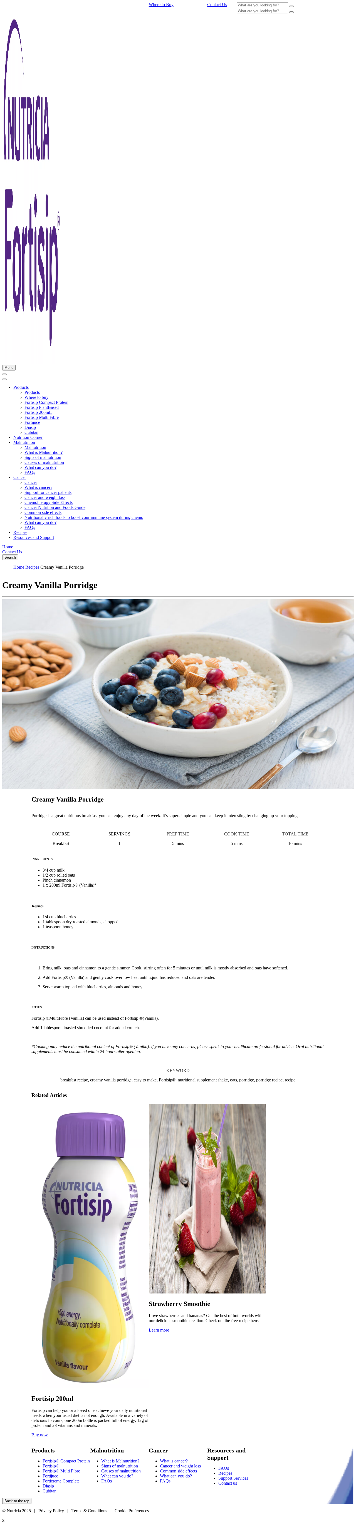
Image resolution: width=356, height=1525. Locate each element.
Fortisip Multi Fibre (41, 417)
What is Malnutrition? (43, 452)
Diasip (30, 427)
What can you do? (40, 467)
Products (21, 387)
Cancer (19, 477)
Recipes (20, 532)
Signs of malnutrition (42, 457)
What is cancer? (38, 487)
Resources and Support (33, 537)
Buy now (39, 1434)
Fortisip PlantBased (41, 407)
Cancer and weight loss (44, 497)
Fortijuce (32, 422)
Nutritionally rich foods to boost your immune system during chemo (83, 517)
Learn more (159, 1330)
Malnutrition (24, 442)
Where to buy (36, 397)
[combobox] (262, 5)
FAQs (29, 472)
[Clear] (291, 6)
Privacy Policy (51, 1510)
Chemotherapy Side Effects (48, 502)
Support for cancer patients (47, 492)
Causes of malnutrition (44, 462)
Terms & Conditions (89, 1510)
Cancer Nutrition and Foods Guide (54, 507)
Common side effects (42, 512)
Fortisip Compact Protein (46, 402)
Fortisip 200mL (38, 412)
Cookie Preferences (132, 1510)
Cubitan (31, 432)
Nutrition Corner (28, 437)
